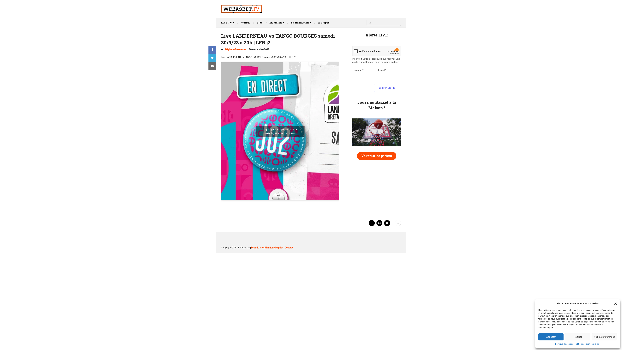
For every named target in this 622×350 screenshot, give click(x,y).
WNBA (245, 22)
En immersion (300, 22)
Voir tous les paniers (377, 156)
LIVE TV (226, 22)
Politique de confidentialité (587, 344)
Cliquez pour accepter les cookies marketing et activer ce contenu (280, 131)
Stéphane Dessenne (235, 49)
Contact (289, 247)
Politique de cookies (564, 344)
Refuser (578, 336)
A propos (323, 22)
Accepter (551, 336)
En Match (275, 22)
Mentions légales (274, 247)
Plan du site (257, 247)
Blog (260, 22)
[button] (615, 303)
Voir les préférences (604, 336)
